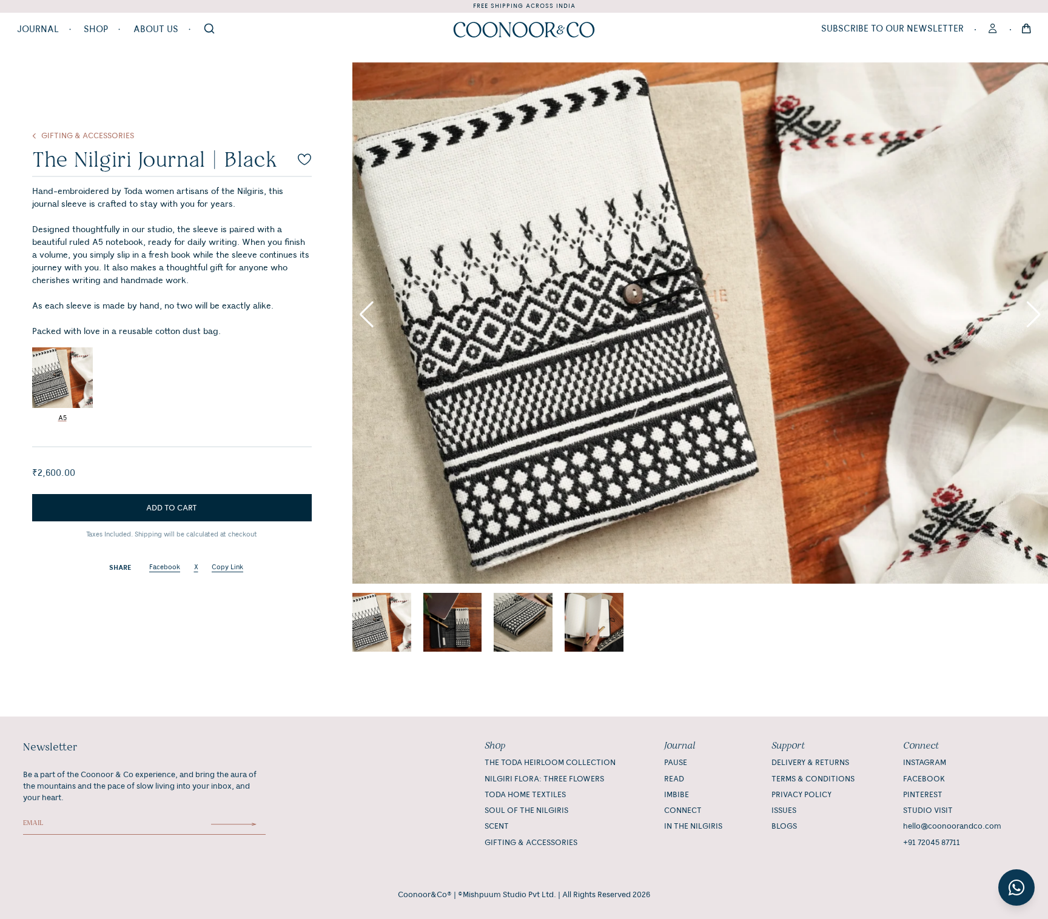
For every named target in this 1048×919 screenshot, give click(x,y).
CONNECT (683, 810)
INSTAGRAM (924, 762)
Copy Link (227, 567)
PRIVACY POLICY (801, 794)
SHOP (96, 29)
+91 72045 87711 (931, 842)
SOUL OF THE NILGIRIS (526, 810)
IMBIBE (676, 794)
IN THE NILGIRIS (693, 826)
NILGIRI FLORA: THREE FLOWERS (544, 779)
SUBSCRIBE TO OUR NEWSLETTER (892, 29)
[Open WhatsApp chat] (1016, 887)
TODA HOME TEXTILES (525, 794)
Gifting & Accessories (87, 135)
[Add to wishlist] (304, 159)
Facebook (164, 567)
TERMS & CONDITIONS (813, 779)
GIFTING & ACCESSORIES (531, 842)
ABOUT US (155, 29)
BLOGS (784, 826)
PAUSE (675, 762)
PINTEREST (922, 794)
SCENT (497, 826)
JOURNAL (38, 29)
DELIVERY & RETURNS (810, 762)
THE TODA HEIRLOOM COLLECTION (550, 762)
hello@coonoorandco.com (952, 826)
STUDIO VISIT (928, 810)
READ (674, 779)
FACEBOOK (924, 779)
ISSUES (783, 810)
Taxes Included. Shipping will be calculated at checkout (171, 535)
